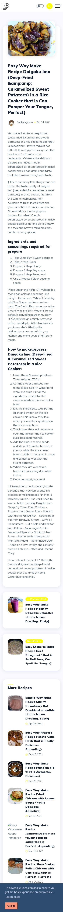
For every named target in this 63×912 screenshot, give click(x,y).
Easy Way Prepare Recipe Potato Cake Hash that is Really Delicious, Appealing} (40, 741)
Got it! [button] (11, 905)
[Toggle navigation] (57, 6)
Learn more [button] (13, 896)
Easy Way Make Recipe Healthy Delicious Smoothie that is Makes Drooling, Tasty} (39, 613)
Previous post (38, 599)
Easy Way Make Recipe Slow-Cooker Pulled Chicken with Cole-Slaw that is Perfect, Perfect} (40, 868)
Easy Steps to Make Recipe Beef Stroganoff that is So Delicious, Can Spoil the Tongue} (39, 655)
